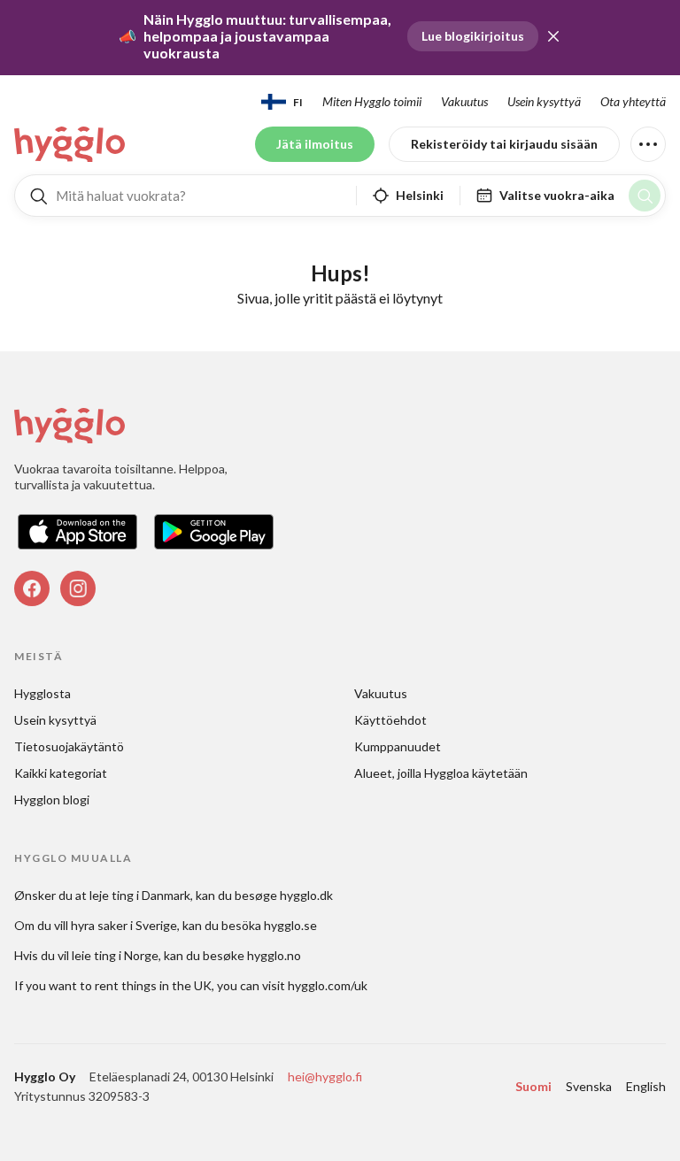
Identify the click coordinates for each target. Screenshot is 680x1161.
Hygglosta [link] (42, 693)
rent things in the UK (153, 985)
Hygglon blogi (51, 799)
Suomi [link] (533, 1086)
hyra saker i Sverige (124, 925)
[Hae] (645, 195)
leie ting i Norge (115, 955)
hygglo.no (274, 955)
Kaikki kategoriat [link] (60, 772)
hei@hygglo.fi (325, 1076)
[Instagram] (78, 588)
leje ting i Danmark (139, 895)
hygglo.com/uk (327, 985)
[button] (553, 36)
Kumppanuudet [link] (397, 746)
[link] (71, 144)
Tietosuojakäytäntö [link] (69, 746)
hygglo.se (290, 925)
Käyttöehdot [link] (390, 719)
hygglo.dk (306, 895)
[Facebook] (32, 588)
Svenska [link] (589, 1086)
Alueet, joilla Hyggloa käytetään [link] (441, 772)
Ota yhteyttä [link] (633, 101)
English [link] (646, 1086)
